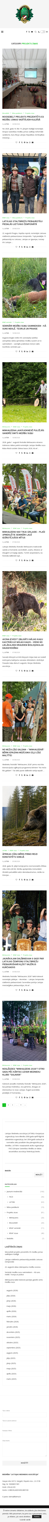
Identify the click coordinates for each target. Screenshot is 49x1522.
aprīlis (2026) (11, 1311)
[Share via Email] (32, 142)
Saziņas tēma (7, 1431)
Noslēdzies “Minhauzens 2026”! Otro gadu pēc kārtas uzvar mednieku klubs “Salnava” (23, 1072)
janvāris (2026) (12, 1327)
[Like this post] (16, 142)
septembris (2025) (13, 1348)
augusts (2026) (12, 1290)
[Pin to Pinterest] (24, 142)
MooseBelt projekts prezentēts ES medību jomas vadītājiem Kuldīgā (23, 118)
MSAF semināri (26, 1228)
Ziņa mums (6, 1441)
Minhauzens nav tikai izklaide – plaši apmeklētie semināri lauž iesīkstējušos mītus (23, 535)
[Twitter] (29, 31)
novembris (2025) (13, 1337)
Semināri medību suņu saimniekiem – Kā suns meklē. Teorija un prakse (24, 327)
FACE (26, 1197)
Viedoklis (25, 1238)
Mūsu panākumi (25, 1207)
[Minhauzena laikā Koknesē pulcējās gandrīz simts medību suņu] (24, 392)
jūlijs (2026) (11, 1296)
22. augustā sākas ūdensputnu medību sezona (22, 1267)
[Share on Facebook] (19, 142)
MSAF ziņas (26, 1233)
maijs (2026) (11, 1306)
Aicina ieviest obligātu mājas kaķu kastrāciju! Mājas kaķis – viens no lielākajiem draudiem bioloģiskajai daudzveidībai (23, 644)
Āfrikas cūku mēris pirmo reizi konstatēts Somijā (20, 856)
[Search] (35, 31)
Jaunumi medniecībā (25, 1191)
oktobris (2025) (12, 1342)
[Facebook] (26, 31)
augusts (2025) (12, 1353)
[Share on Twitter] (22, 142)
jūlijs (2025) (11, 1358)
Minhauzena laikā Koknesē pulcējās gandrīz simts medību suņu (23, 432)
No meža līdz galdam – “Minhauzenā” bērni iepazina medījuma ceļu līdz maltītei (23, 752)
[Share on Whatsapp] (30, 142)
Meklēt (8, 1170)
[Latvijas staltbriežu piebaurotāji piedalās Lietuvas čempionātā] (24, 183)
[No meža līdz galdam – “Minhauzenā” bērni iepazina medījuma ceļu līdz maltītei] (24, 712)
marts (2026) (11, 1316)
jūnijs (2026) (11, 1301)
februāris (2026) (13, 1321)
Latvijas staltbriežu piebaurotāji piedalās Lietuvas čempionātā (22, 223)
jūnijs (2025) (11, 1363)
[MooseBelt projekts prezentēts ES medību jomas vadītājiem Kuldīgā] (24, 79)
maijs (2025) (11, 1368)
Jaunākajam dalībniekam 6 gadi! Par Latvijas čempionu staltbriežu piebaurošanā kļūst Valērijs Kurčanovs (23, 963)
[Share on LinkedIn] (27, 142)
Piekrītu (37, 1516)
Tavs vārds (6, 1411)
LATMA (6, 124)
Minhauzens (26, 1218)
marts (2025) (11, 1379)
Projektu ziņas (25, 1212)
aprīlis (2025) (11, 1374)
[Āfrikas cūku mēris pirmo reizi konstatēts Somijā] (24, 816)
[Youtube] (32, 31)
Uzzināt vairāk (25, 1520)
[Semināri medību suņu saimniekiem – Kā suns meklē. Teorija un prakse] (24, 288)
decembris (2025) (13, 1332)
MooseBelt (26, 1223)
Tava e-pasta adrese (9, 1421)
